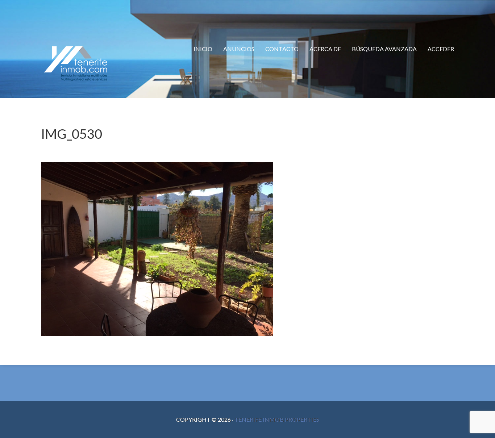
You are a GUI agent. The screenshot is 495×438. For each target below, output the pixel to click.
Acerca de (325, 48)
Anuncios (238, 48)
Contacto (282, 48)
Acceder (441, 48)
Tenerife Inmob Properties (276, 419)
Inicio (203, 48)
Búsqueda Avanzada (384, 48)
